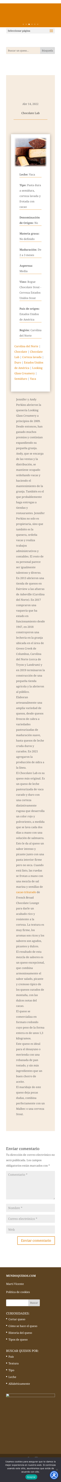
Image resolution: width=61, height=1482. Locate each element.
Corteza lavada (32, 357)
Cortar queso (16, 1319)
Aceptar (31, 1477)
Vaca (33, 379)
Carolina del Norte (26, 346)
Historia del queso (20, 1333)
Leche (12, 1377)
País (11, 1356)
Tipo (11, 1370)
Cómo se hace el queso (22, 1326)
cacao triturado (26, 892)
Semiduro (20, 379)
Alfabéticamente (19, 1384)
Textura (13, 1363)
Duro (17, 362)
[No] (56, 1469)
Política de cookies (18, 1292)
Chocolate (20, 351)
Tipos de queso (18, 1339)
